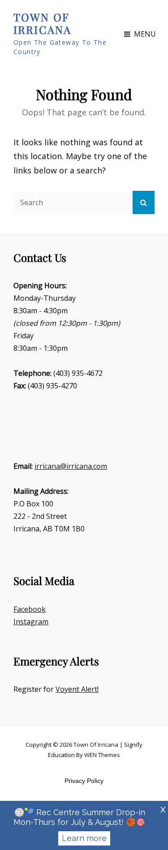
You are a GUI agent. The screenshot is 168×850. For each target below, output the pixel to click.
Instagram (30, 622)
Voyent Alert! (77, 689)
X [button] (162, 809)
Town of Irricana (42, 23)
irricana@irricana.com (70, 466)
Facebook (29, 609)
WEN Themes (102, 755)
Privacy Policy (84, 780)
